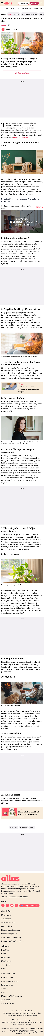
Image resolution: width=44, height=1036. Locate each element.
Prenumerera (23, 3)
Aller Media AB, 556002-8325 (19, 1032)
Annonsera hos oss (9, 981)
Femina (33, 1013)
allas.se (32, 1030)
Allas (3, 988)
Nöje (3, 968)
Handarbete (6, 961)
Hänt (13, 1013)
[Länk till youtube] (12, 905)
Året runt (5, 1000)
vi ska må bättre (20, 137)
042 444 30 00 (26, 1028)
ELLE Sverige (7, 1022)
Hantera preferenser (10, 930)
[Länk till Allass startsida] (10, 3)
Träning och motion (29, 14)
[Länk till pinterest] (16, 905)
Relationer (26, 9)
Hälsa (3, 953)
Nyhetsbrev (6, 915)
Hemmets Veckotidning (11, 996)
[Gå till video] (39, 207)
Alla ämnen (6, 919)
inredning (13, 827)
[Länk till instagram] (7, 905)
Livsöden (5, 950)
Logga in (34, 3)
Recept (9, 1015)
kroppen (23, 827)
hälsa (3, 25)
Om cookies (6, 926)
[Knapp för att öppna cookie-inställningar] (41, 3)
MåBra (39, 1013)
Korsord (13, 14)
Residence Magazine (30, 1015)
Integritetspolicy (9, 933)
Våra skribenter (8, 922)
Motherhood (17, 1015)
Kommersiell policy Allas (12, 941)
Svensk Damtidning (22, 1013)
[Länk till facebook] (3, 905)
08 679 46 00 (26, 1033)
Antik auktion (7, 1003)
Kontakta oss (7, 977)
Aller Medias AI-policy (11, 937)
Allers (4, 992)
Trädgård (15, 9)
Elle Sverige (7, 1013)
